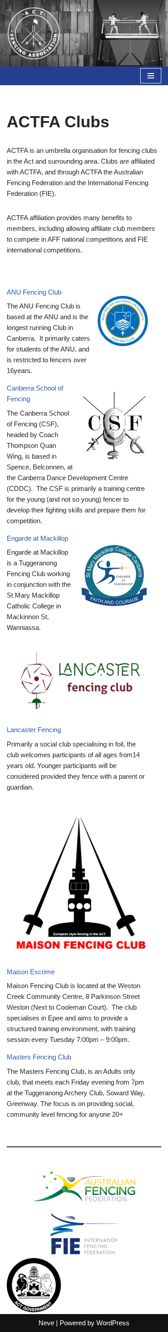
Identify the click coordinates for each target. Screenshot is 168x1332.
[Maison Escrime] (80, 883)
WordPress (112, 1323)
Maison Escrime (31, 972)
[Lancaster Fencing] (80, 682)
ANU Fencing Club (34, 292)
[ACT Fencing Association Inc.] (33, 33)
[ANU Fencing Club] (123, 322)
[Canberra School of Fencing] (114, 427)
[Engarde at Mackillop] (114, 577)
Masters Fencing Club (39, 1057)
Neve (46, 1323)
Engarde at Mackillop (37, 538)
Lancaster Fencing (34, 729)
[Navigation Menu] (150, 75)
